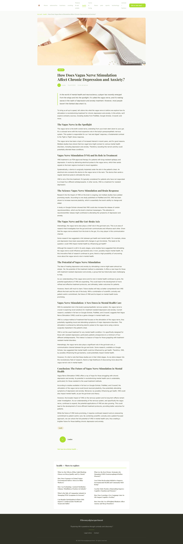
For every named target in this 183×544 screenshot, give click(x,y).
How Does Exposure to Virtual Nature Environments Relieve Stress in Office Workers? (70, 480)
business (62, 5)
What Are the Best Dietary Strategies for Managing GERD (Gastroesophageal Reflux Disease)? (108, 474)
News (96, 5)
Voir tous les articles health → (67, 449)
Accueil (39, 14)
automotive (53, 5)
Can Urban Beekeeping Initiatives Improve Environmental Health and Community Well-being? (109, 482)
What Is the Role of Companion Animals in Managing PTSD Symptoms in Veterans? (72, 494)
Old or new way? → (137, 5)
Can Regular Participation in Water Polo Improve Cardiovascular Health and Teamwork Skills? (71, 502)
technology (115, 5)
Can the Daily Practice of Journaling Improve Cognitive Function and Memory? (109, 490)
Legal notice (88, 533)
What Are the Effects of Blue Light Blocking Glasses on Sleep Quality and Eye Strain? (72, 473)
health (84, 5)
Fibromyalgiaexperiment (91, 520)
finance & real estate (77, 5)
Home (46, 5)
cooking (70, 5)
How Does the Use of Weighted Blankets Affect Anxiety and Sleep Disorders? (109, 502)
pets (101, 5)
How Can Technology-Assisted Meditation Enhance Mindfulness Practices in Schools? (72, 488)
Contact (96, 533)
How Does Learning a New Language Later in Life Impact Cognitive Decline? (109, 496)
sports (107, 5)
